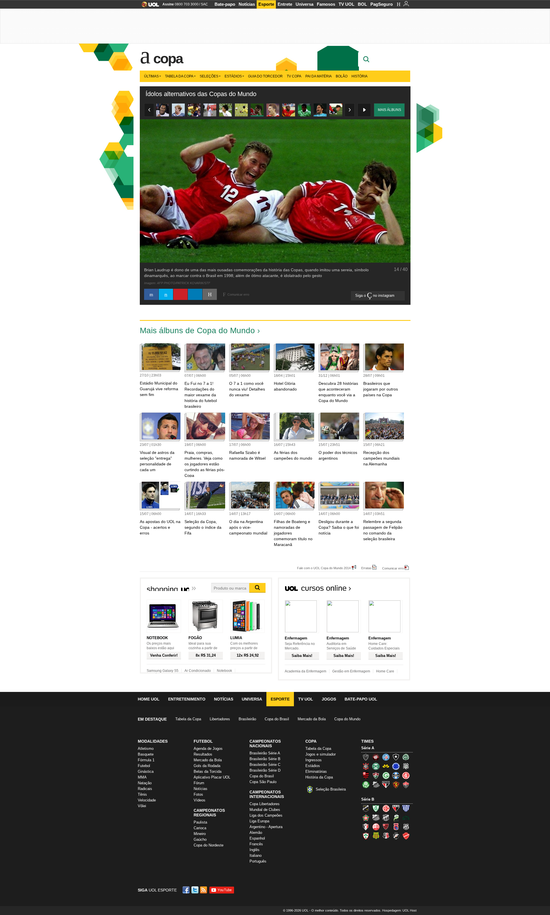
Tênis (142, 794)
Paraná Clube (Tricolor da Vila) (395, 826)
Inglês (255, 850)
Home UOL (149, 699)
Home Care (385, 671)
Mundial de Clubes (265, 809)
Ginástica (146, 771)
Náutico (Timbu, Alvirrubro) (375, 826)
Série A (367, 748)
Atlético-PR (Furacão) (375, 757)
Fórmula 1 (146, 760)
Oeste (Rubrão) (385, 826)
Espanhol (257, 838)
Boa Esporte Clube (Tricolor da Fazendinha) (365, 817)
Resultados (203, 754)
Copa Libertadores (265, 804)
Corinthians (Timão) (365, 766)
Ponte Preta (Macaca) (405, 826)
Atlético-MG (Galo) (365, 757)
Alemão (256, 832)
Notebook (224, 671)
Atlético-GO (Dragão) (395, 808)
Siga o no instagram (375, 295)
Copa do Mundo (347, 719)
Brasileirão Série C (265, 764)
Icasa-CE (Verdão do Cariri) (405, 817)
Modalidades (153, 741)
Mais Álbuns (389, 110)
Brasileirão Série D (265, 770)
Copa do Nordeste (208, 845)
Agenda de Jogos (208, 748)
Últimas (151, 76)
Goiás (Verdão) (385, 775)
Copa (167, 58)
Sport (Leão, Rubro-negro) (395, 784)
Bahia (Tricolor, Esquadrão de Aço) (385, 757)
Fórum (199, 783)
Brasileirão (247, 719)
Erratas (366, 567)
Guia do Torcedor (265, 76)
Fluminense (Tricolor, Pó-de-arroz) (375, 775)
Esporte (266, 4)
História (359, 76)
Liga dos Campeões (266, 815)
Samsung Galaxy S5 (162, 671)
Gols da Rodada (207, 766)
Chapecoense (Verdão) (405, 757)
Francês (256, 844)
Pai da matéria (318, 76)
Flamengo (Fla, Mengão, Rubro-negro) (365, 775)
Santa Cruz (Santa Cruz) (385, 835)
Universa (304, 4)
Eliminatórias (316, 771)
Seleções (209, 76)
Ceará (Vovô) (385, 817)
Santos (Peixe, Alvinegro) (375, 784)
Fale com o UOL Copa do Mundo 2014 (324, 567)
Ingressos (313, 760)
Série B (367, 799)
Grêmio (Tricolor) (395, 775)
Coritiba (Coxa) (375, 766)
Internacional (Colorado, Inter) (405, 775)
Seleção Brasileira (331, 789)
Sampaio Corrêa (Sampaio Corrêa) (375, 835)
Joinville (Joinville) (365, 826)
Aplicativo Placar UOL (212, 777)
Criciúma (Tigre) (385, 766)
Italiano (256, 855)
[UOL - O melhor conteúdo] (148, 6)
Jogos (329, 699)
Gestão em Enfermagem (351, 671)
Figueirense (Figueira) (405, 766)
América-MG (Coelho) (375, 808)
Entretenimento (186, 699)
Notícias (247, 4)
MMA (142, 777)
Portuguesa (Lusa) (365, 835)
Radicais (145, 789)
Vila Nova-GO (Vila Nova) (405, 835)
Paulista (200, 822)
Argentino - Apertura (266, 827)
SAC (204, 4)
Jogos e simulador (320, 754)
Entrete (285, 4)
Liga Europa (259, 821)
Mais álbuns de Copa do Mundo (197, 330)
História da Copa (319, 777)
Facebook (186, 889)
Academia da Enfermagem (305, 671)
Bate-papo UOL (361, 699)
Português (258, 861)
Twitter (195, 889)
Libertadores (220, 719)
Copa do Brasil (277, 719)
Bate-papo (225, 4)
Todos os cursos (390, 590)
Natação (145, 783)
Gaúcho (200, 839)
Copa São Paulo (263, 782)
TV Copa (294, 76)
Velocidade (147, 800)
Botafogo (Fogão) (395, 757)
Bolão (341, 76)
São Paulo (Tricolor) (385, 784)
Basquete (146, 754)
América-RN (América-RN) (385, 808)
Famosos (326, 4)
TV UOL (346, 4)
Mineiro (200, 834)
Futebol (144, 766)
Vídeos (199, 800)
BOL (362, 4)
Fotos (198, 794)
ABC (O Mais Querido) (365, 808)
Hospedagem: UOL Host (399, 910)
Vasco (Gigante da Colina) (395, 835)
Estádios (233, 76)
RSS (204, 889)
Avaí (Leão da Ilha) (405, 808)
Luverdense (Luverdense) (395, 817)
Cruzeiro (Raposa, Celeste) (395, 766)
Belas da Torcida (207, 771)
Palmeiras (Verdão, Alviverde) (365, 784)
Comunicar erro (393, 568)
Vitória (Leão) (405, 784)
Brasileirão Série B (265, 759)
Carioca (200, 828)
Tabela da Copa (179, 76)
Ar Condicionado (197, 671)
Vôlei (142, 806)
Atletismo (146, 748)
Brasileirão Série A (265, 753)
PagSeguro (381, 4)
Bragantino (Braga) (375, 817)
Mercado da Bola (312, 719)
